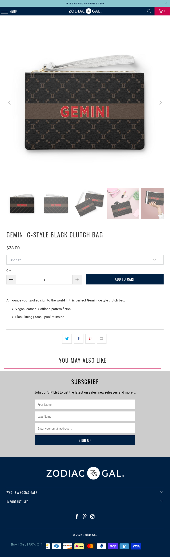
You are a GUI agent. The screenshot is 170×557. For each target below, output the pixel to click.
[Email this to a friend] (101, 339)
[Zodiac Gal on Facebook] (77, 517)
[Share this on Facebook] (78, 339)
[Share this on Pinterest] (90, 339)
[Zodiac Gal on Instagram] (92, 517)
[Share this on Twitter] (67, 339)
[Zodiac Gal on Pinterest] (84, 517)
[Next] (160, 102)
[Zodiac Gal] (85, 11)
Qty (8, 270)
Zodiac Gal (89, 534)
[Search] (149, 11)
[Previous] (9, 102)
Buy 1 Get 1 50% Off (26, 544)
